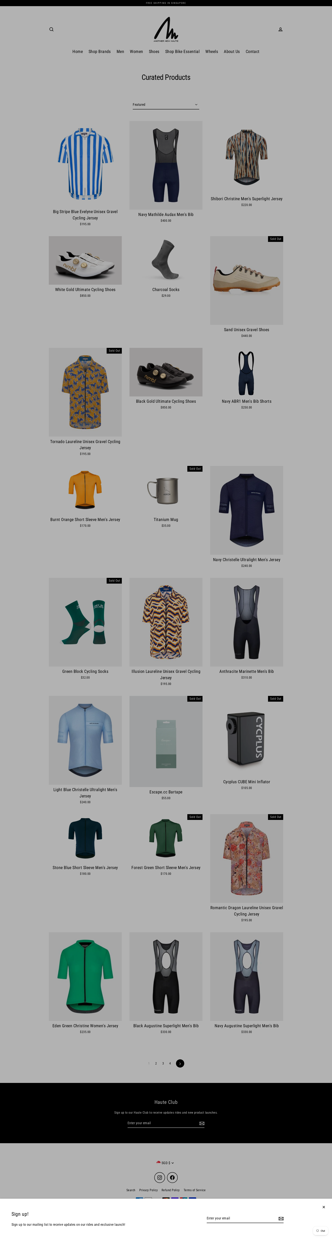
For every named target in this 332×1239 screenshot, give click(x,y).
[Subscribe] (280, 1218)
